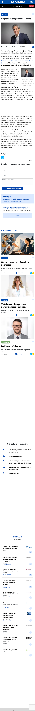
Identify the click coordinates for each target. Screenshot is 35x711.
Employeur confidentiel (8, 621)
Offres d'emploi (17, 6)
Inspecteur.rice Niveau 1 (10, 569)
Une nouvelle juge (14, 474)
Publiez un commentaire (12, 188)
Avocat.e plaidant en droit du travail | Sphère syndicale (10, 627)
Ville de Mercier (6, 552)
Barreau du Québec (7, 574)
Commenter (20, 272)
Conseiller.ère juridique (10, 650)
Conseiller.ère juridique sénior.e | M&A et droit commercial (10, 559)
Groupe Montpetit (7, 564)
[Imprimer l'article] (33, 273)
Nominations (5, 342)
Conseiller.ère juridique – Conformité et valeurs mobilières (10, 640)
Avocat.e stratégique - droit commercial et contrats (9, 582)
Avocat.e (5, 603)
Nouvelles (4, 15)
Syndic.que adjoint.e (9, 592)
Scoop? (31, 6)
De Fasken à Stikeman (15, 456)
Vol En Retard (6, 607)
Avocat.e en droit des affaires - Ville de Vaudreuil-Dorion (9, 615)
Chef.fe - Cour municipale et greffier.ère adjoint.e (10, 548)
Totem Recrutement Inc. (8, 645)
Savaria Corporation (7, 653)
